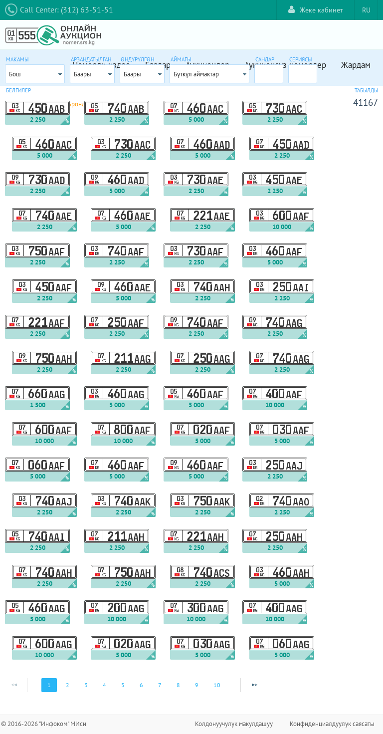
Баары (82, 74)
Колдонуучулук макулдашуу (234, 724)
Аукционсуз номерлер (285, 64)
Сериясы (300, 59)
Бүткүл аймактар (196, 74)
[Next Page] (254, 685)
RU (366, 9)
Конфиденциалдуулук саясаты (332, 724)
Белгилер (18, 90)
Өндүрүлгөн (137, 59)
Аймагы (181, 59)
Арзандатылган (91, 59)
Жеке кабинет (321, 9)
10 (216, 685)
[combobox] (35, 73)
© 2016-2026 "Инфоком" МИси (43, 724)
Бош (15, 74)
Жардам (356, 64)
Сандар (264, 59)
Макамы (17, 59)
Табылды (366, 90)
